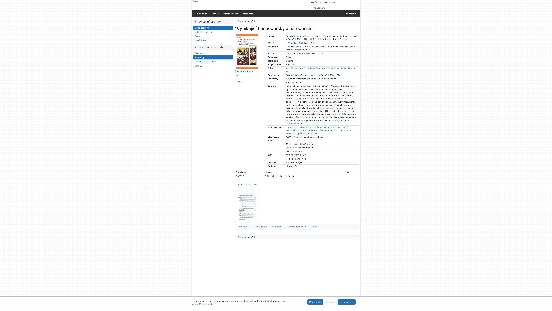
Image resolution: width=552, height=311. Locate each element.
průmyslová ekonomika (299, 127)
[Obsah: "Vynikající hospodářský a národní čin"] (247, 205)
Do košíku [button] (243, 226)
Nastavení (330, 302)
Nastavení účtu (231, 13)
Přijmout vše (315, 302)
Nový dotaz (200, 40)
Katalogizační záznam (205, 61)
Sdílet (314, 226)
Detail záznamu (202, 27)
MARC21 (199, 66)
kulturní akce (309, 130)
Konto (216, 13)
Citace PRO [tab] (251, 184)
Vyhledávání (202, 13)
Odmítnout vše (347, 302)
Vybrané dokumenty (296, 226)
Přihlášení (350, 13)
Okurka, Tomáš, (295, 43)
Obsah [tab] (240, 184)
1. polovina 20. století (306, 133)
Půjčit (240, 82)
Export (198, 36)
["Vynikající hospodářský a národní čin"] (247, 51)
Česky (317, 2)
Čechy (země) (326, 130)
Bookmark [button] (276, 226)
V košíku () (319, 8)
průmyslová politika (324, 127)
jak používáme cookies (203, 304)
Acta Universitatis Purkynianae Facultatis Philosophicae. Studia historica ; (321, 68)
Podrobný (199, 57)
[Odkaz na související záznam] (287, 43)
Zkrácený (199, 53)
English (332, 2)
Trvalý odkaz (260, 226)
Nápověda (248, 13)
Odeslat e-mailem (203, 32)
